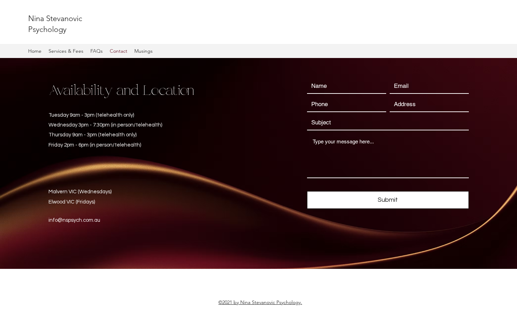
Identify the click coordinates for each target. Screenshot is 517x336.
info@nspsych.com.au (74, 220)
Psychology (47, 29)
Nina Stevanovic (55, 18)
